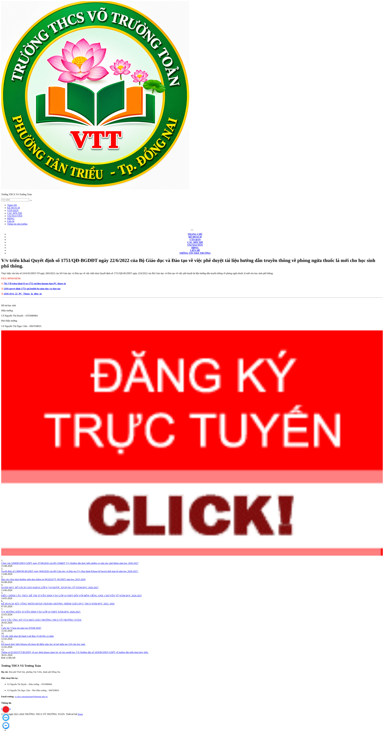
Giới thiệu (6, 708)
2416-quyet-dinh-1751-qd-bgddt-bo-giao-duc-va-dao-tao (32, 288)
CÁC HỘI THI (14, 213)
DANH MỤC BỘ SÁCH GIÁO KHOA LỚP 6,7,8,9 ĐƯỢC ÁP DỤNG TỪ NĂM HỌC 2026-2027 (50, 587)
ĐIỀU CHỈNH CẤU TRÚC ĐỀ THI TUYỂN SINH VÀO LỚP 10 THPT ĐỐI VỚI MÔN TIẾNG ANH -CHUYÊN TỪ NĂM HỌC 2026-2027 (71, 595)
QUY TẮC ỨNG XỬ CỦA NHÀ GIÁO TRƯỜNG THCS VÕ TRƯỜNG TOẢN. (41, 620)
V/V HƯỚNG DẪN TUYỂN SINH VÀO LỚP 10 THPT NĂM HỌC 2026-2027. (41, 612)
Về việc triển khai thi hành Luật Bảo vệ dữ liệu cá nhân (27, 636)
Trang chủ (12, 205)
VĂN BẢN (12, 210)
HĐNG (10, 218)
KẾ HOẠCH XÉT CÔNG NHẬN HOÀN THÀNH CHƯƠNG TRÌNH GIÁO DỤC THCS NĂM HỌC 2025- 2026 (57, 603)
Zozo (80, 714)
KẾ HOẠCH (13, 207)
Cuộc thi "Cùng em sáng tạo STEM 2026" (21, 628)
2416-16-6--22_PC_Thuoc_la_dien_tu (23, 293)
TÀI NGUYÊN (14, 216)
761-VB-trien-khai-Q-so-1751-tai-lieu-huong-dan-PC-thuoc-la (35, 283)
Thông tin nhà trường (17, 224)
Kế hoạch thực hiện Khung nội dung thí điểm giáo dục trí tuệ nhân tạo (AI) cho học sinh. (43, 644)
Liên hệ (10, 221)
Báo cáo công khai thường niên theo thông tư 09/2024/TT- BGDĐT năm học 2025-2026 (43, 579)
